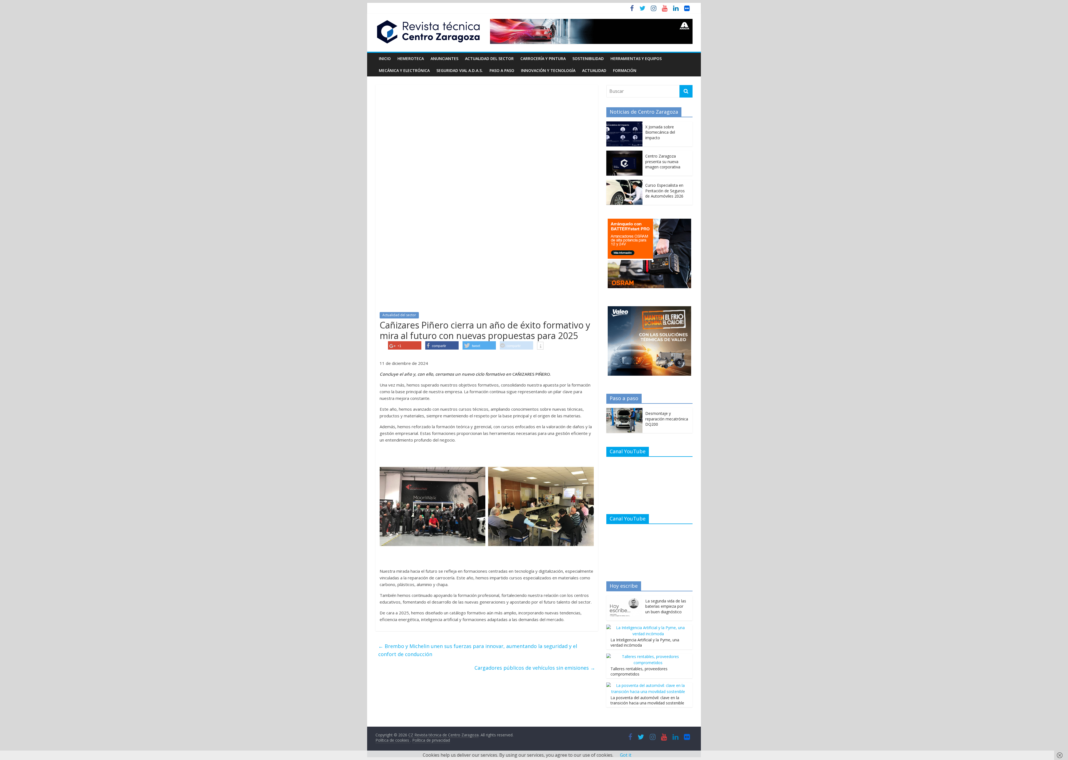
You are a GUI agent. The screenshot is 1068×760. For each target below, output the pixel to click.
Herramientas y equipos (636, 58)
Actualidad (594, 70)
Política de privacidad (431, 740)
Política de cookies (392, 740)
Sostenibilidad (588, 58)
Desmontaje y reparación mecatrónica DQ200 (666, 419)
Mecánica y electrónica (404, 70)
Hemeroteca (410, 58)
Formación (624, 70)
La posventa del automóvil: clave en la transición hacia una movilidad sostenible (647, 700)
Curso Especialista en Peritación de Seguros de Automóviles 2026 (665, 191)
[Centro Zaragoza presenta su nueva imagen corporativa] (624, 153)
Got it (625, 755)
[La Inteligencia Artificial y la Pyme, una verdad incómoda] (648, 627)
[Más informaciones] (540, 346)
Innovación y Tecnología (548, 70)
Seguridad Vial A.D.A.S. (459, 70)
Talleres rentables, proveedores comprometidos (639, 671)
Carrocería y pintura (543, 58)
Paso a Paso (502, 70)
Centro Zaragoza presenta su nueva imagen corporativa (662, 161)
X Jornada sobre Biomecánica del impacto (660, 132)
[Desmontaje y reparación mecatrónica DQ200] (624, 410)
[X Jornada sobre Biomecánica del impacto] (624, 124)
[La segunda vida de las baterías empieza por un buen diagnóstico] (624, 598)
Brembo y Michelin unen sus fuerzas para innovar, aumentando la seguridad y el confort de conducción (477, 650)
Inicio (385, 58)
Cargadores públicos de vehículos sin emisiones (534, 667)
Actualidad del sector (489, 58)
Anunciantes (444, 58)
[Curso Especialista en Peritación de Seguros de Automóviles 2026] (624, 182)
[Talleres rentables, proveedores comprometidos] (648, 656)
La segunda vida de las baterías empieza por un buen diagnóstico (665, 606)
